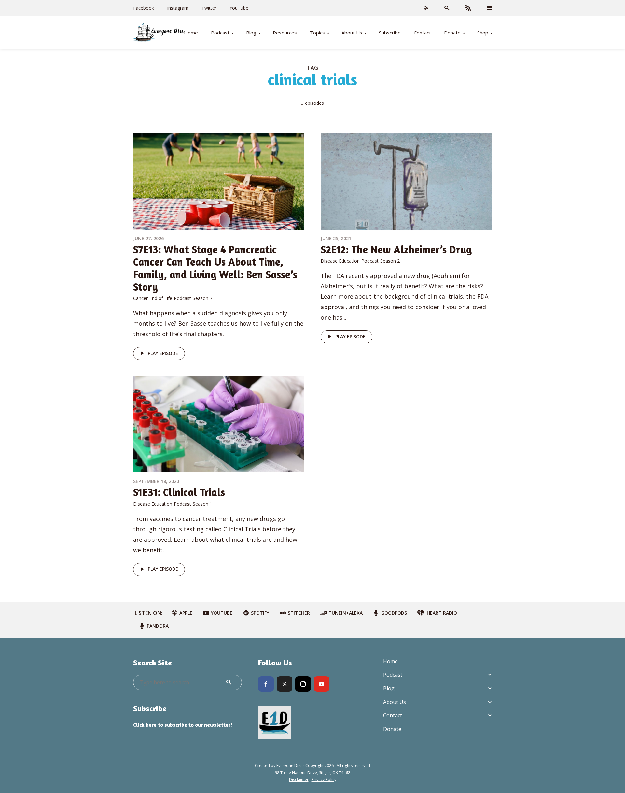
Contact (422, 32)
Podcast (220, 32)
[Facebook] (266, 684)
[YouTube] (321, 684)
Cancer (140, 298)
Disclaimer (299, 779)
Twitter (208, 8)
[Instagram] (303, 684)
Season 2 (390, 261)
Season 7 (202, 298)
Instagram (177, 8)
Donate (452, 32)
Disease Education (340, 261)
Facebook (143, 8)
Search (228, 682)
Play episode (163, 353)
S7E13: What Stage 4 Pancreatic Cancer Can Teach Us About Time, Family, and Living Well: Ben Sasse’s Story (215, 268)
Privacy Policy (324, 779)
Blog (251, 32)
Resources (285, 32)
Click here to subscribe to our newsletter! (182, 724)
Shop (482, 32)
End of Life (160, 298)
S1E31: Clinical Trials (179, 492)
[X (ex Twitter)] (284, 684)
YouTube (238, 8)
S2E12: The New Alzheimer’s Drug (396, 249)
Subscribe (390, 32)
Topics (317, 32)
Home (191, 32)
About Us (351, 32)
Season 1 (202, 504)
